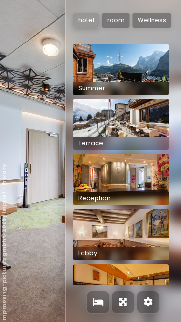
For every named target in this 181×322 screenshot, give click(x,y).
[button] (121, 69)
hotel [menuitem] (86, 20)
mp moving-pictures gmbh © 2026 (4, 269)
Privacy (4, 175)
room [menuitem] (116, 20)
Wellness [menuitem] (152, 20)
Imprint (4, 202)
